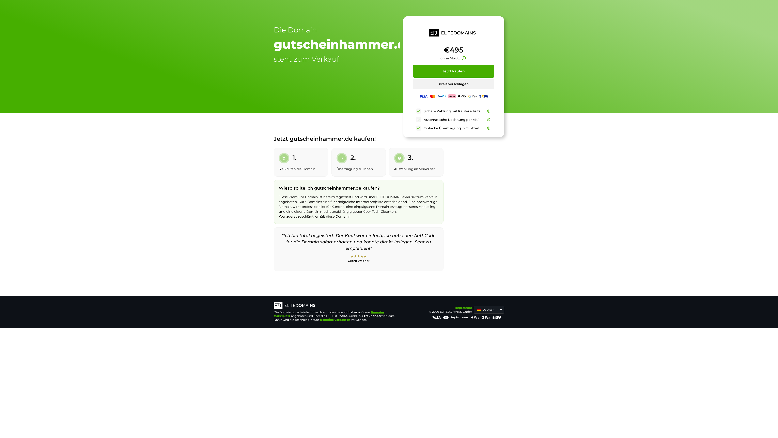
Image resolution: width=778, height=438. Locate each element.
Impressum (463, 308)
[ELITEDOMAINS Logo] (334, 305)
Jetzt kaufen (453, 71)
